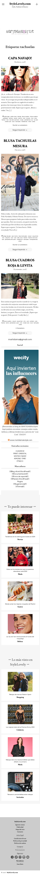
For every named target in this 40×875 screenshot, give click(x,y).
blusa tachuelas (23, 236)
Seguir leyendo (19, 130)
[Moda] (20, 566)
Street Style (8, 121)
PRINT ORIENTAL (20, 453)
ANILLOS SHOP (13, 116)
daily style (20, 237)
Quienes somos (20, 825)
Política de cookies (20, 843)
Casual (15, 118)
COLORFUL (20, 118)
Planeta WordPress (20, 479)
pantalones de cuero (10, 239)
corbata (32, 321)
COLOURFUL (7, 237)
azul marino (15, 236)
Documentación (20, 474)
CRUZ (32, 118)
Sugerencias (20, 484)
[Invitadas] (20, 791)
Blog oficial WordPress (20, 471)
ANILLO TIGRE (7, 116)
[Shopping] (20, 691)
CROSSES (28, 118)
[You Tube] (28, 857)
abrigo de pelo (7, 236)
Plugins (20, 481)
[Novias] (20, 533)
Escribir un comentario (20, 125)
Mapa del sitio (20, 829)
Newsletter (20, 861)
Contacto (20, 832)
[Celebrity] (20, 723)
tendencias (24, 121)
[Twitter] (16, 857)
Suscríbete (20, 864)
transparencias (34, 239)
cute (35, 118)
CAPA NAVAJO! (20, 58)
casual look (35, 236)
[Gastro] (20, 600)
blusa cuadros (25, 116)
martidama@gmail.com (20, 339)
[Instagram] (24, 857)
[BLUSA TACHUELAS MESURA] (20, 182)
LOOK (7, 120)
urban (33, 121)
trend (29, 121)
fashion (4, 120)
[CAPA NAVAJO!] (20, 78)
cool (24, 118)
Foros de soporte (20, 476)
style (13, 121)
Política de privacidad (20, 841)
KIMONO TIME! (20, 458)
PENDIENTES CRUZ (28, 120)
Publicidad (20, 827)
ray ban (36, 120)
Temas (20, 486)
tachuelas (18, 121)
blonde (19, 116)
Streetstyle (20, 239)
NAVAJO (21, 120)
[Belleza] (20, 633)
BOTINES (11, 118)
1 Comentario (20, 328)
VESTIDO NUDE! (20, 456)
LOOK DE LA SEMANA (14, 120)
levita (7, 323)
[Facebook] (12, 857)
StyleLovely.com (20, 3)
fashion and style (32, 237)
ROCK (21, 323)
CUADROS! (20, 451)
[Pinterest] (20, 857)
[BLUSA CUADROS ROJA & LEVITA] (20, 286)
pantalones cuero (14, 323)
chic (3, 237)
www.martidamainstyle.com (21, 440)
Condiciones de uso (20, 838)
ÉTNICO (20, 461)
